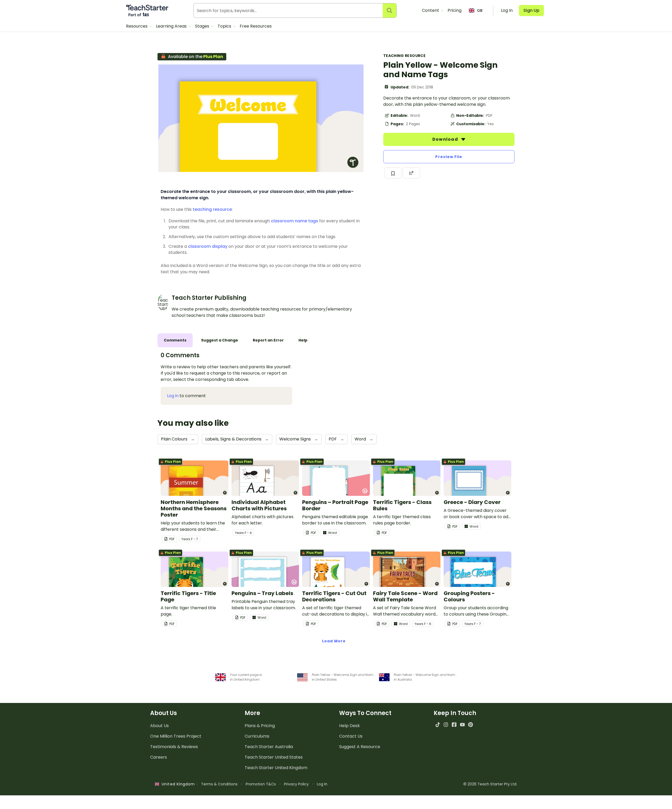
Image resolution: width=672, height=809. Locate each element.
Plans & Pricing (260, 726)
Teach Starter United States (274, 757)
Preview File (448, 156)
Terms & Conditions (219, 784)
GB (479, 10)
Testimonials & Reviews (174, 747)
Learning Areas (172, 26)
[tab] (175, 340)
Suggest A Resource (359, 747)
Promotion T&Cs (261, 784)
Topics (225, 26)
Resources (137, 26)
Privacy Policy (296, 784)
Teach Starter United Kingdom (276, 768)
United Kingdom (177, 784)
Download (445, 139)
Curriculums (257, 736)
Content (431, 10)
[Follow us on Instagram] (446, 724)
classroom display (207, 246)
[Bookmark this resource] (393, 172)
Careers (158, 757)
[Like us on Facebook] (454, 724)
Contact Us (351, 736)
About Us (159, 726)
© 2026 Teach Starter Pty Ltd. (490, 784)
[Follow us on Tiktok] (438, 724)
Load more (334, 641)
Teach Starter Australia (269, 747)
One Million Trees (175, 736)
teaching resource (212, 209)
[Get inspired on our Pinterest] (470, 724)
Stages (202, 26)
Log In (322, 784)
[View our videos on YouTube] (462, 724)
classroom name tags (294, 221)
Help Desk (349, 726)
